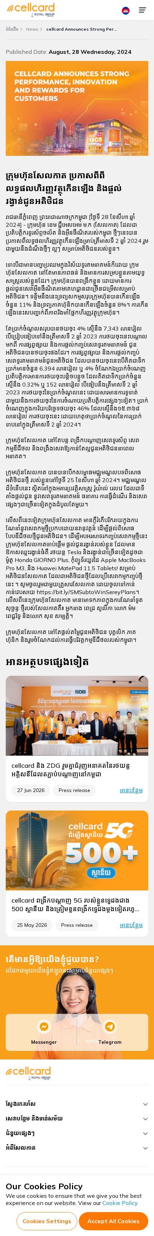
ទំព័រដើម (12, 29)
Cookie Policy (120, 1202)
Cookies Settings (47, 1221)
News (32, 29)
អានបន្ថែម (131, 790)
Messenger (44, 1042)
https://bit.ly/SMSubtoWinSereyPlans (86, 592)
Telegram (109, 1042)
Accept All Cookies (113, 1221)
